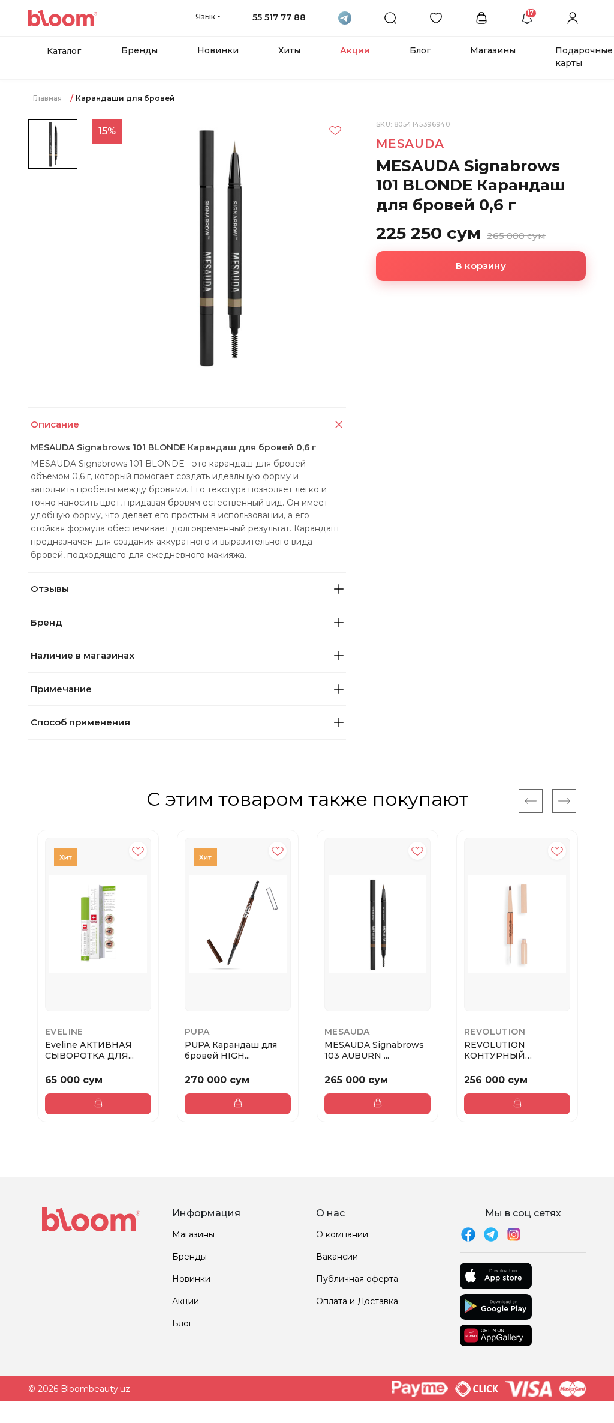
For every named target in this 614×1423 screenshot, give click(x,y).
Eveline (64, 1031)
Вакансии (337, 1256)
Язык (205, 16)
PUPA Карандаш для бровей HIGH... (231, 1050)
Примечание (61, 689)
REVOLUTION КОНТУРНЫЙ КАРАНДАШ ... (495, 1050)
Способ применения (80, 722)
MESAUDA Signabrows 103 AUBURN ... (374, 1050)
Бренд (46, 622)
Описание (55, 424)
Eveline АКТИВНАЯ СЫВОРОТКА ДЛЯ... (89, 1050)
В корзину (481, 265)
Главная (47, 98)
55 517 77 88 (279, 17)
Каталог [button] (64, 51)
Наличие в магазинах (82, 655)
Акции (355, 50)
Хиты (289, 50)
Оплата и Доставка (357, 1301)
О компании (342, 1234)
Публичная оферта (357, 1278)
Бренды (139, 50)
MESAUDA (410, 143)
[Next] (564, 801)
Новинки (218, 50)
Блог (420, 50)
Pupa (197, 1031)
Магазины (493, 50)
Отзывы (50, 588)
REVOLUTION (494, 1031)
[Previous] (531, 801)
